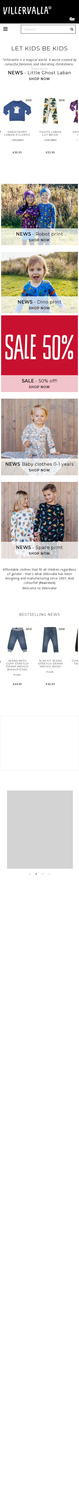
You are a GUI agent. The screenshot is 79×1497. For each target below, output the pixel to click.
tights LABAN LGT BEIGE (50, 133)
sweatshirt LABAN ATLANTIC (17, 133)
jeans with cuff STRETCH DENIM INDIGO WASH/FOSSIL (17, 665)
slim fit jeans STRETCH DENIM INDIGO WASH (50, 663)
